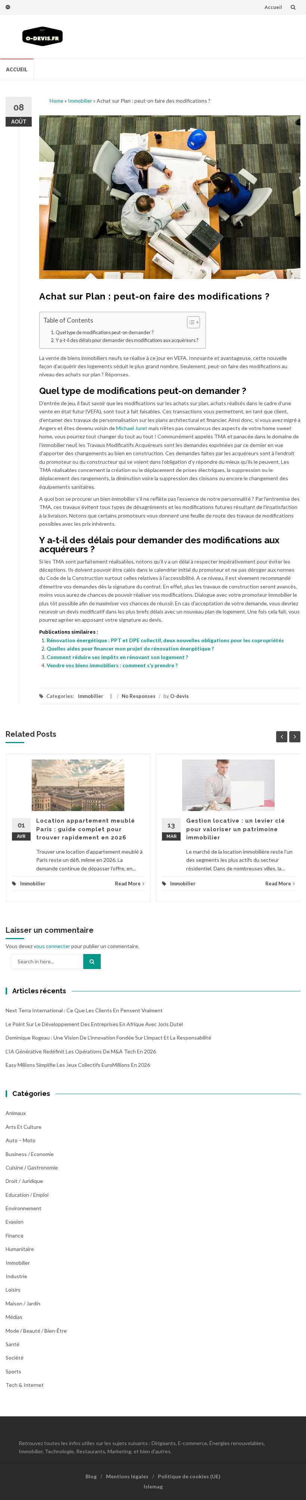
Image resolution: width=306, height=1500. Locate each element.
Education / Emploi (27, 1195)
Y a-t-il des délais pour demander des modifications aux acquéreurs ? (127, 340)
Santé (12, 1344)
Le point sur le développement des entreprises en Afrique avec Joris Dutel (94, 1024)
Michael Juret (131, 428)
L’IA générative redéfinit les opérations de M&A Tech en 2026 (81, 1051)
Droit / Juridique (24, 1181)
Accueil (273, 7)
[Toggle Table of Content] (189, 322)
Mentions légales (127, 1476)
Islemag (153, 1486)
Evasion (15, 1221)
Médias (14, 1317)
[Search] (92, 961)
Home (56, 100)
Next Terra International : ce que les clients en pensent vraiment (84, 1010)
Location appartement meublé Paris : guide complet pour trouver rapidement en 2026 (85, 829)
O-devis (179, 696)
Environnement (23, 1208)
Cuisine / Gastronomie (32, 1167)
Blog (91, 1476)
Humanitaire (20, 1249)
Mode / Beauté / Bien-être (36, 1330)
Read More (128, 883)
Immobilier (80, 100)
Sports (13, 1371)
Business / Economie (30, 1154)
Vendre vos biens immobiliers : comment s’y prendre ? (112, 665)
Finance (15, 1235)
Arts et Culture (23, 1127)
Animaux (16, 1113)
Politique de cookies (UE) (189, 1476)
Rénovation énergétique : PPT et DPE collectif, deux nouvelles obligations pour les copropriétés (165, 640)
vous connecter (52, 946)
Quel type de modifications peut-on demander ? (104, 332)
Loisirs (13, 1289)
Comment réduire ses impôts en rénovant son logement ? (117, 657)
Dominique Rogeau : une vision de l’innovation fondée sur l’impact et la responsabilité (108, 1037)
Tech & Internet (25, 1385)
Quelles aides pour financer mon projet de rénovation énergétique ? (130, 648)
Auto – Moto (20, 1140)
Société (15, 1357)
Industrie (16, 1276)
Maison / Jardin (23, 1303)
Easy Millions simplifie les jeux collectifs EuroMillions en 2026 (78, 1065)
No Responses (139, 696)
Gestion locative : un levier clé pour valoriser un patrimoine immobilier (235, 829)
